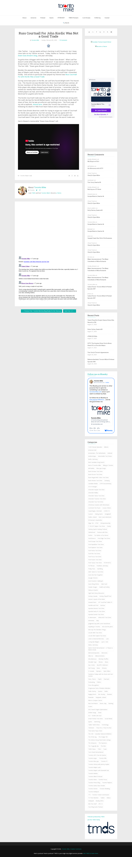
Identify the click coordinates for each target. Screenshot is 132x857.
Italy (97, 620)
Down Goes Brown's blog (27, 56)
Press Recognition (93, 685)
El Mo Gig (97, 18)
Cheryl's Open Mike (94, 175)
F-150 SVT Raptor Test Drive (96, 526)
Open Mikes (106, 671)
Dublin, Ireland (92, 517)
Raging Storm (92, 694)
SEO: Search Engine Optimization (97, 709)
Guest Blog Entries (93, 584)
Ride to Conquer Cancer (95, 700)
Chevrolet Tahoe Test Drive (96, 496)
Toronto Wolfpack (93, 792)
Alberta (106, 447)
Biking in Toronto (108, 465)
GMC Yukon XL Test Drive (95, 572)
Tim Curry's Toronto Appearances (98, 352)
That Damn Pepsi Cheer (95, 731)
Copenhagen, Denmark (95, 511)
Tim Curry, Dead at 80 (94, 182)
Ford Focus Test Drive (94, 556)
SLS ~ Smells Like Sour (94, 715)
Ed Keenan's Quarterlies (95, 520)
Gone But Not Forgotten (95, 575)
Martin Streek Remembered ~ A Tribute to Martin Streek (100, 649)
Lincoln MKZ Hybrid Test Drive (97, 636)
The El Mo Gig (92, 737)
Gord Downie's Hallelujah (95, 581)
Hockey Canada (92, 596)
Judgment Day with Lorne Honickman (99, 623)
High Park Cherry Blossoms (96, 593)
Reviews (109, 694)
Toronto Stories (93, 788)
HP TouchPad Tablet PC (105, 602)
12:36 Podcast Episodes (95, 447)
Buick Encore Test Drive (95, 474)
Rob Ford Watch (93, 703)
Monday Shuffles (103, 659)
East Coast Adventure (105, 517)
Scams (90, 706)
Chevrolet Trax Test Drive (95, 502)
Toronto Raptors (107, 782)
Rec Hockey (101, 694)
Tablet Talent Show (94, 725)
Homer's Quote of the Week (96, 599)
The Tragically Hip (93, 746)
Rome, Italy (103, 703)
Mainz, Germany (93, 645)
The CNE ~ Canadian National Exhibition (100, 734)
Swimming (97, 722)
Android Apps (92, 456)
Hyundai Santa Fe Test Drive (96, 611)
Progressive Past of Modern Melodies (99, 688)
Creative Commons (75, 849)
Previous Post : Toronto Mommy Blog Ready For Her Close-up (42, 311)
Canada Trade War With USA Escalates (100, 238)
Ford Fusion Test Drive (95, 560)
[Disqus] (48, 229)
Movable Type (92, 662)
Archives (33, 18)
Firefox (90, 535)
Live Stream (86, 18)
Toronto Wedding (105, 788)
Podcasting (91, 682)
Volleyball (91, 801)
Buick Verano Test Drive (95, 480)
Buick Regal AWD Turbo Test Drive (98, 477)
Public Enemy (92, 691)
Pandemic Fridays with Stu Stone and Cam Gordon (100, 675)
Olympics (98, 671)
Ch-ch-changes (92, 486)
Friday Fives (91, 569)
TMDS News (92, 749)
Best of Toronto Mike (94, 465)
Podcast (42, 18)
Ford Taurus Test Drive (95, 563)
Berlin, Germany (93, 459)
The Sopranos (103, 743)
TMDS (33, 193)
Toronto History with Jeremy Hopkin (98, 764)
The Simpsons (92, 743)
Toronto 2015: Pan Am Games (97, 755)
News (98, 668)
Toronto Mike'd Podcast (95, 776)
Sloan (99, 712)
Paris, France (92, 679)
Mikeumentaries (100, 656)
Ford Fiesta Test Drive (94, 550)
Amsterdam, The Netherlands (97, 453)
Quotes (100, 691)
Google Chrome (93, 578)
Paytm (100, 679)
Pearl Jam (106, 679)
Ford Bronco (92, 538)
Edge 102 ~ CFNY (93, 523)
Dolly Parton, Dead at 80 (95, 210)
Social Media (108, 718)
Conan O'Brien (106, 508)
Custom (90, 514)
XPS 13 (101, 804)
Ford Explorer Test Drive (95, 547)
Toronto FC (104, 761)
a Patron (58, 193)
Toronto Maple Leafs (26, 175)
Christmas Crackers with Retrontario (98, 505)
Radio (106, 691)
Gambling (100, 569)
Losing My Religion (93, 642)
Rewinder (91, 697)
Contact (107, 18)
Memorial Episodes (93, 653)
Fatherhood (91, 532)
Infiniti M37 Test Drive (104, 617)
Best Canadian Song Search (96, 462)
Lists (107, 639)
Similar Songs (92, 712)
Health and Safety (104, 587)
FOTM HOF (61, 18)
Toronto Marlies (93, 773)
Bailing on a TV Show (94, 189)
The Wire (103, 746)
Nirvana (104, 668)
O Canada (91, 671)
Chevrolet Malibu (93, 493)
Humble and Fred (93, 605)
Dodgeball (108, 514)
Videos (109, 798)
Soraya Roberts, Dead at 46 (96, 196)
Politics (99, 682)
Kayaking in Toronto (94, 626)
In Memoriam (92, 617)
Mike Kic (90, 656)
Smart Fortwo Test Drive (95, 718)
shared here (37, 104)
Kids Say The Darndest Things (97, 630)
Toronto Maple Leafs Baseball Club (98, 770)
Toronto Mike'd (45, 193)
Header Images (92, 587)
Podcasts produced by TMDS (96, 817)
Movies (101, 662)
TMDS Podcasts (73, 18)
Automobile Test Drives (105, 456)
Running (110, 703)
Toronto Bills (102, 758)
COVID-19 (107, 511)
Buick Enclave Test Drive (95, 471)
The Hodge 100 (103, 737)
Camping (106, 480)
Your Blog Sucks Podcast (95, 807)
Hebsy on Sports (93, 590)
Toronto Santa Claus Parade (96, 785)
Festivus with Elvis (102, 532)
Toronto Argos (92, 758)
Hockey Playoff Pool (105, 596)
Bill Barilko (91, 468)
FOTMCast (91, 566)
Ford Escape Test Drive (95, 541)
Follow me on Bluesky (98, 374)
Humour (102, 605)
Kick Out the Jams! (107, 626)
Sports (90, 722)
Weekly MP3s (100, 801)
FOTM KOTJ (107, 563)
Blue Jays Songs (101, 468)
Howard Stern (92, 602)
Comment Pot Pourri (94, 508)
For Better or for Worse (101, 535)
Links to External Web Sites (96, 639)
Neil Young (91, 668)
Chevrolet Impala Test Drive (96, 489)
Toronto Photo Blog (94, 782)
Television (91, 728)
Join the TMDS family (94, 820)
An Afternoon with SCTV (95, 168)
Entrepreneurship (105, 523)
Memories (104, 653)
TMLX (99, 749)
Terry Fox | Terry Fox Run (103, 728)
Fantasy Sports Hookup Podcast (97, 529)
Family (109, 526)
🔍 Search (66, 23)
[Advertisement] (103, 62)
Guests (51, 18)
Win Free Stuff (92, 804)
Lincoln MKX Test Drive (95, 633)
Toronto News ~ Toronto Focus (97, 779)
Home (24, 18)
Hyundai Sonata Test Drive (96, 614)
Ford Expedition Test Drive (96, 544)
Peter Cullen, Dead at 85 (95, 329)
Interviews (91, 620)
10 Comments (63, 40)
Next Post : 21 (68, 311)
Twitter (102, 798)
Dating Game (99, 514)
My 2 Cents (91, 665)
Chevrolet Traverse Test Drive (97, 499)
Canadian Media (93, 483)
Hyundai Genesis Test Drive (96, 608)
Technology (105, 725)
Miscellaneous (92, 659)
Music (106, 662)
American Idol (92, 450)
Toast (105, 749)
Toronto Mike (35, 40)
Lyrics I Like (104, 642)
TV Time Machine (93, 798)
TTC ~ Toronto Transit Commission (98, 795)
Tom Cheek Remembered (95, 752)
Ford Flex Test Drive (94, 553)
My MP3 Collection (102, 665)
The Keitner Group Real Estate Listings (99, 740)
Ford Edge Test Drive (104, 538)
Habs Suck (104, 584)
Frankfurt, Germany (102, 566)
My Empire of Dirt (93, 161)
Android (110, 453)
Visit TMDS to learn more (90, 853)
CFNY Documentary (105, 483)
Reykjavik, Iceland (101, 697)
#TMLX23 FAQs (92, 336)
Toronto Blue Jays (93, 761)
